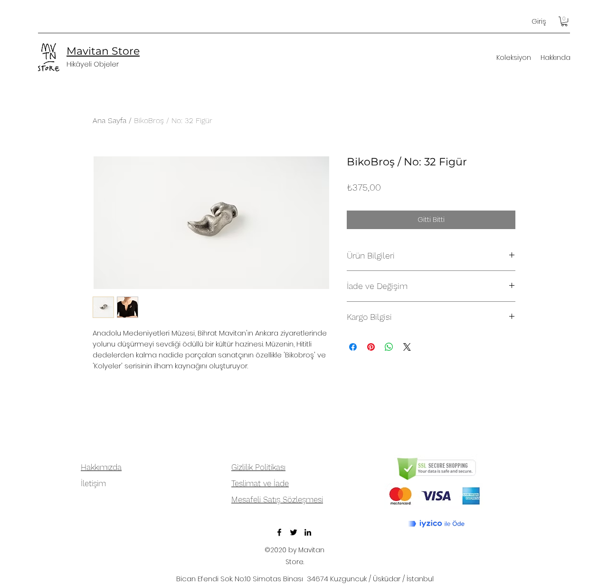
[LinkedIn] (308, 532)
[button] (564, 21)
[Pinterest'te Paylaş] (371, 347)
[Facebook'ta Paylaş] (353, 347)
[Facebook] (279, 532)
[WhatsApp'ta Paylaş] (389, 347)
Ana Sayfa (109, 120)
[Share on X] (407, 347)
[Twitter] (293, 532)
